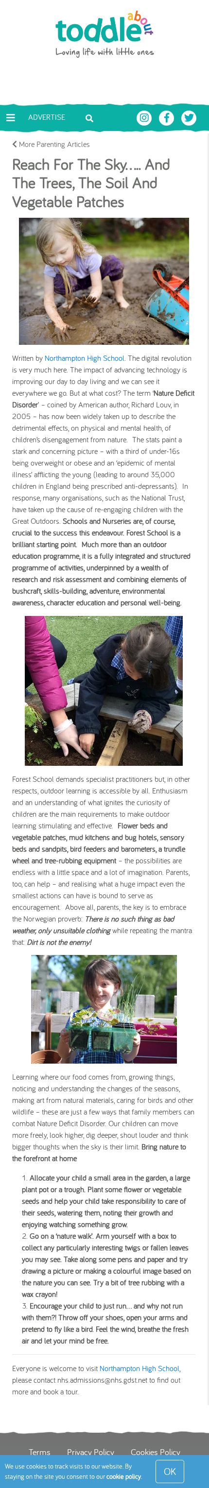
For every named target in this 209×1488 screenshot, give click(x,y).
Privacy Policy (90, 1451)
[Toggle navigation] (10, 117)
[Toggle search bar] (89, 117)
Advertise (46, 117)
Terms (40, 1451)
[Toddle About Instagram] (145, 117)
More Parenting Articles (53, 144)
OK (170, 1471)
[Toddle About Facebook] (168, 117)
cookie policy (123, 1476)
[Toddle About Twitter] (189, 117)
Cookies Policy (155, 1451)
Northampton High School (84, 358)
